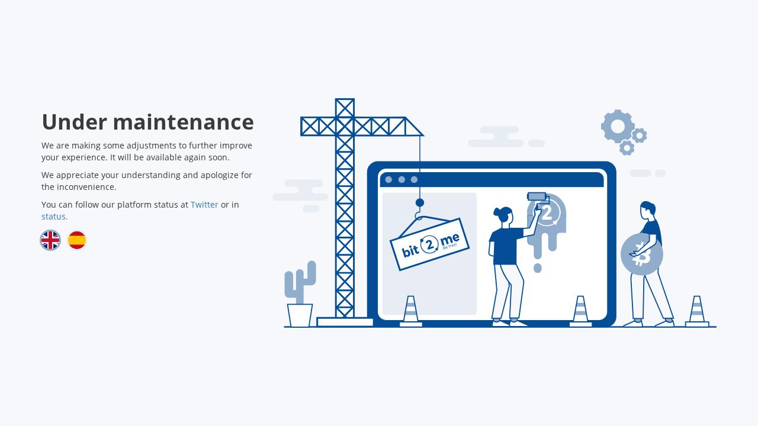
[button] (50, 240)
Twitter (205, 204)
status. (54, 216)
